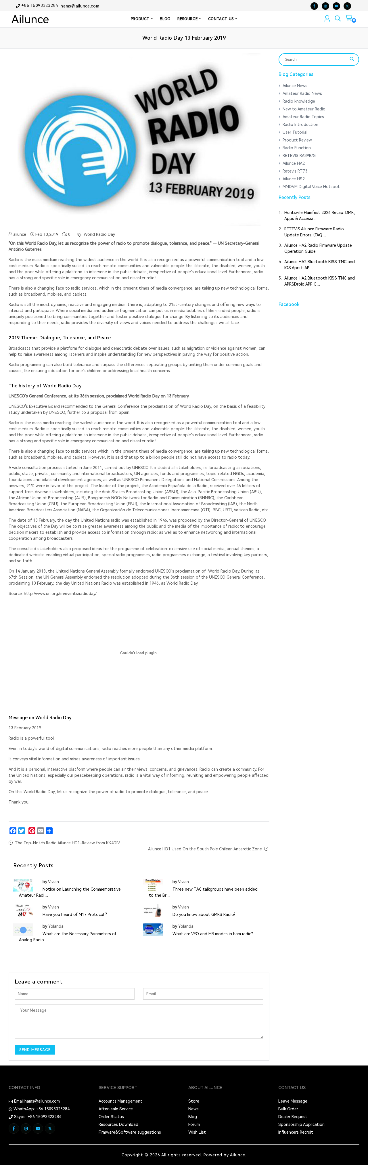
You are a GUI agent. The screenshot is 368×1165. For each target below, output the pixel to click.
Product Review (297, 140)
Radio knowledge (299, 101)
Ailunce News (295, 85)
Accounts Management (120, 1101)
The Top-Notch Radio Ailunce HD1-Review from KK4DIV (67, 843)
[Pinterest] (31, 830)
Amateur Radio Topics (303, 116)
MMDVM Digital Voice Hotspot (311, 186)
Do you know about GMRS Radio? (203, 914)
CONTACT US (221, 19)
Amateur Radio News (302, 93)
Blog (192, 1116)
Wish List (197, 1132)
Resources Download (118, 1124)
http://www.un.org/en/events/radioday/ (60, 593)
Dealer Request (292, 1116)
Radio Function (297, 148)
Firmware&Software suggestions (130, 1132)
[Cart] (348, 19)
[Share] (49, 830)
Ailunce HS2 (294, 179)
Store (193, 1101)
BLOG (165, 19)
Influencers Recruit (295, 1132)
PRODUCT (141, 19)
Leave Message (292, 1101)
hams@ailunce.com (80, 5)
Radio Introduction (300, 124)
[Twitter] (21, 830)
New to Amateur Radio (304, 109)
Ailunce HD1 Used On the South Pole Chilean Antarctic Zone (205, 849)
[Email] (40, 830)
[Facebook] (12, 830)
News (193, 1109)
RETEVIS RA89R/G (299, 155)
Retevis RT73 (295, 171)
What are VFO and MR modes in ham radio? (212, 933)
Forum (194, 1124)
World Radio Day (99, 234)
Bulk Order (288, 1109)
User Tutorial (295, 132)
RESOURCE (188, 19)
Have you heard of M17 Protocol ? (75, 914)
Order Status (111, 1116)
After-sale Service (116, 1109)
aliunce (19, 234)
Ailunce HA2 (294, 163)
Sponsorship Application (301, 1124)
